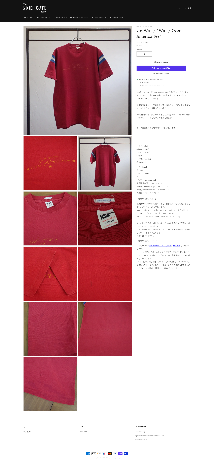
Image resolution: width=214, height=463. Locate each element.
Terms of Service (141, 440)
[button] (179, 8)
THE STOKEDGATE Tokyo (103, 458)
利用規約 (176, 246)
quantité (139, 50)
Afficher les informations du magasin (152, 86)
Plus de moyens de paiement (161, 73)
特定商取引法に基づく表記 (160, 246)
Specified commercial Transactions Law (149, 436)
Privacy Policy (140, 432)
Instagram (83, 432)
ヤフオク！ (27, 432)
